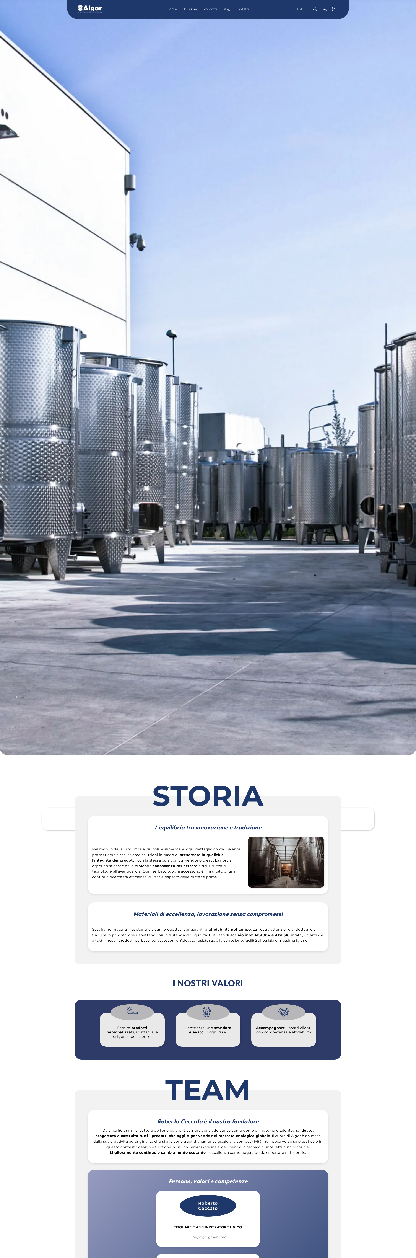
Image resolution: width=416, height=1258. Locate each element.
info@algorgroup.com (208, 1237)
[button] (315, 9)
